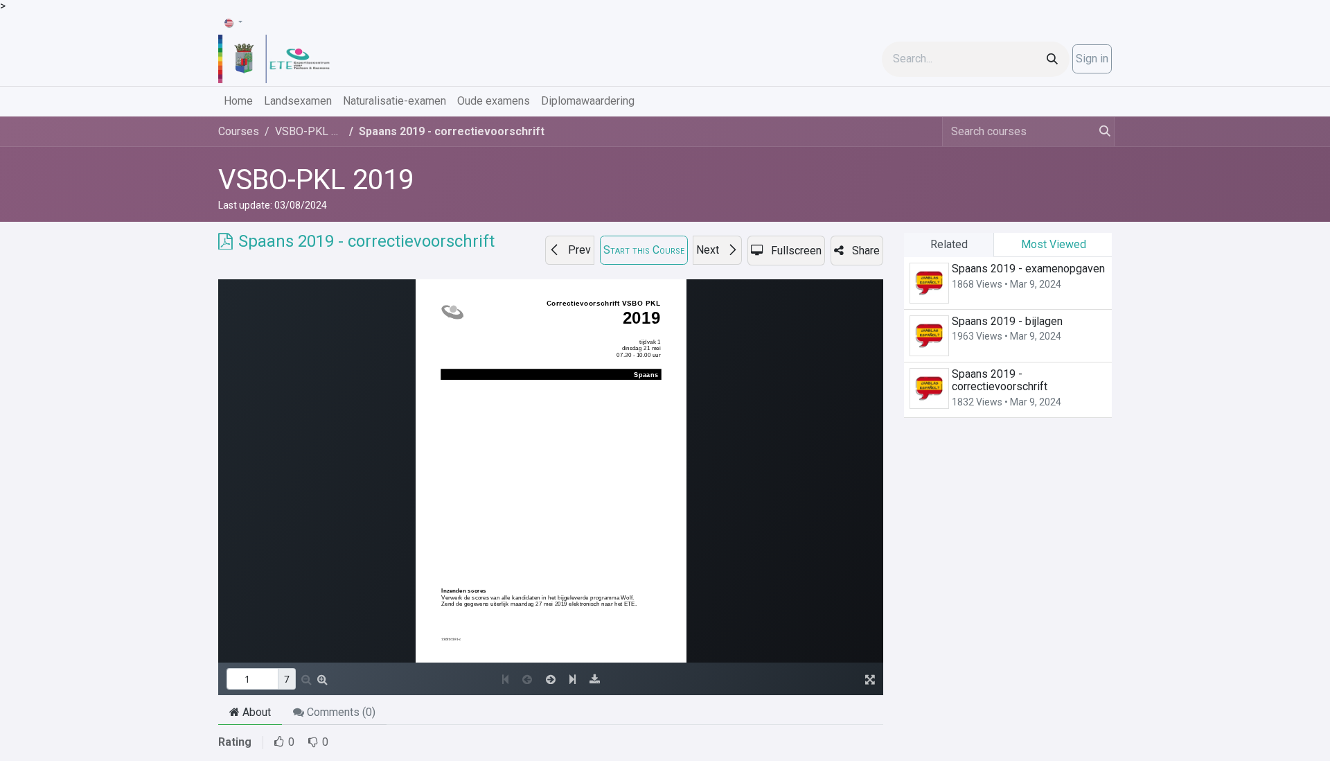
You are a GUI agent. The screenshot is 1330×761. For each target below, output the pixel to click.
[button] (569, 250)
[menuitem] (238, 101)
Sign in (1092, 58)
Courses (238, 131)
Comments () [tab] (339, 712)
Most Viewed (1053, 244)
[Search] (1052, 59)
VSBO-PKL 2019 (316, 180)
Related (949, 244)
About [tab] (255, 712)
